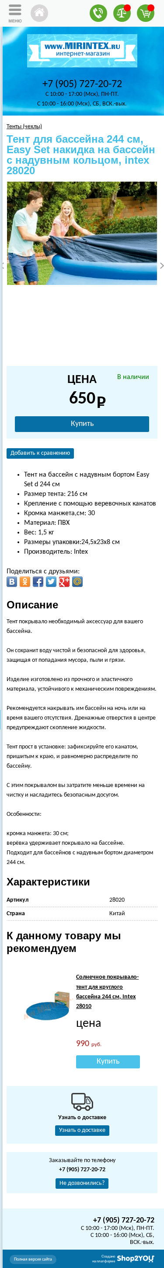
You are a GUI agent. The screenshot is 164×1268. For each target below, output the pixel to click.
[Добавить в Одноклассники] (25, 581)
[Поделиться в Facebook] (38, 581)
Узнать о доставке (82, 1130)
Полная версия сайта (33, 1259)
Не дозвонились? (82, 1183)
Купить (82, 424)
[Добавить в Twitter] (51, 581)
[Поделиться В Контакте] (12, 581)
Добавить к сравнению (40, 453)
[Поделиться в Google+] (64, 581)
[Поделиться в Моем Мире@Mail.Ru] (77, 581)
